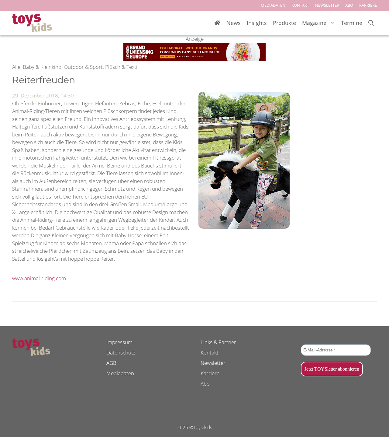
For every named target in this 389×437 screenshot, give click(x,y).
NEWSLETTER (327, 5)
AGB (111, 362)
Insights (257, 22)
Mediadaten (120, 373)
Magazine (314, 22)
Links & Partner (218, 342)
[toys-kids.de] (32, 23)
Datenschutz (121, 352)
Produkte (284, 22)
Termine (351, 22)
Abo (205, 383)
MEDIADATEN (273, 5)
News (233, 22)
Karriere (210, 373)
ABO (349, 5)
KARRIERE (368, 5)
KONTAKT (300, 5)
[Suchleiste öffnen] (371, 23)
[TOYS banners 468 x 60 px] (194, 59)
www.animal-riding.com (39, 278)
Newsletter (213, 362)
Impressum (119, 342)
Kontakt (210, 352)
